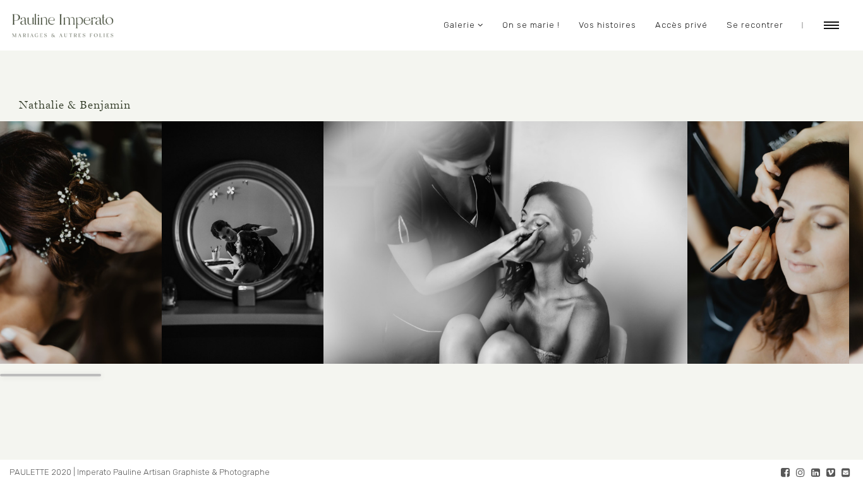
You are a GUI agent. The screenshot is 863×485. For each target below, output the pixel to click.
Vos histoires (607, 25)
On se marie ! (531, 25)
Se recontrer (755, 25)
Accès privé (681, 25)
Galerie (459, 25)
